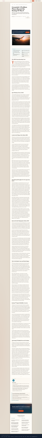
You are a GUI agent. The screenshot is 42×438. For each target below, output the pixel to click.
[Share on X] (26, 17)
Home (12, 4)
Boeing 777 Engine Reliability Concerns (25, 54)
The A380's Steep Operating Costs (16, 50)
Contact (21, 390)
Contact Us (9, 436)
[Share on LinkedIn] (28, 17)
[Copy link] (29, 17)
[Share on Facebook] (27, 17)
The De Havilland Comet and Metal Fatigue (25, 52)
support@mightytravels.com (34, 436)
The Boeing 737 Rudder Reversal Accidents (25, 56)
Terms (25, 436)
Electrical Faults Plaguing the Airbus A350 (25, 50)
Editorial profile (13, 390)
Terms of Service (16, 436)
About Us (6, 436)
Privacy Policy (12, 436)
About (13, 400)
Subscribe (28, 436)
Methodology (17, 400)
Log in (30, 436)
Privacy (23, 436)
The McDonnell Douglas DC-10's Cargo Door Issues (16, 55)
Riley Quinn (13, 16)
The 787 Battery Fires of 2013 (16, 51)
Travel (14, 4)
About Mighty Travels (18, 390)
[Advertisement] (21, 24)
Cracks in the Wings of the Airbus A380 (16, 53)
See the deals (27, 32)
